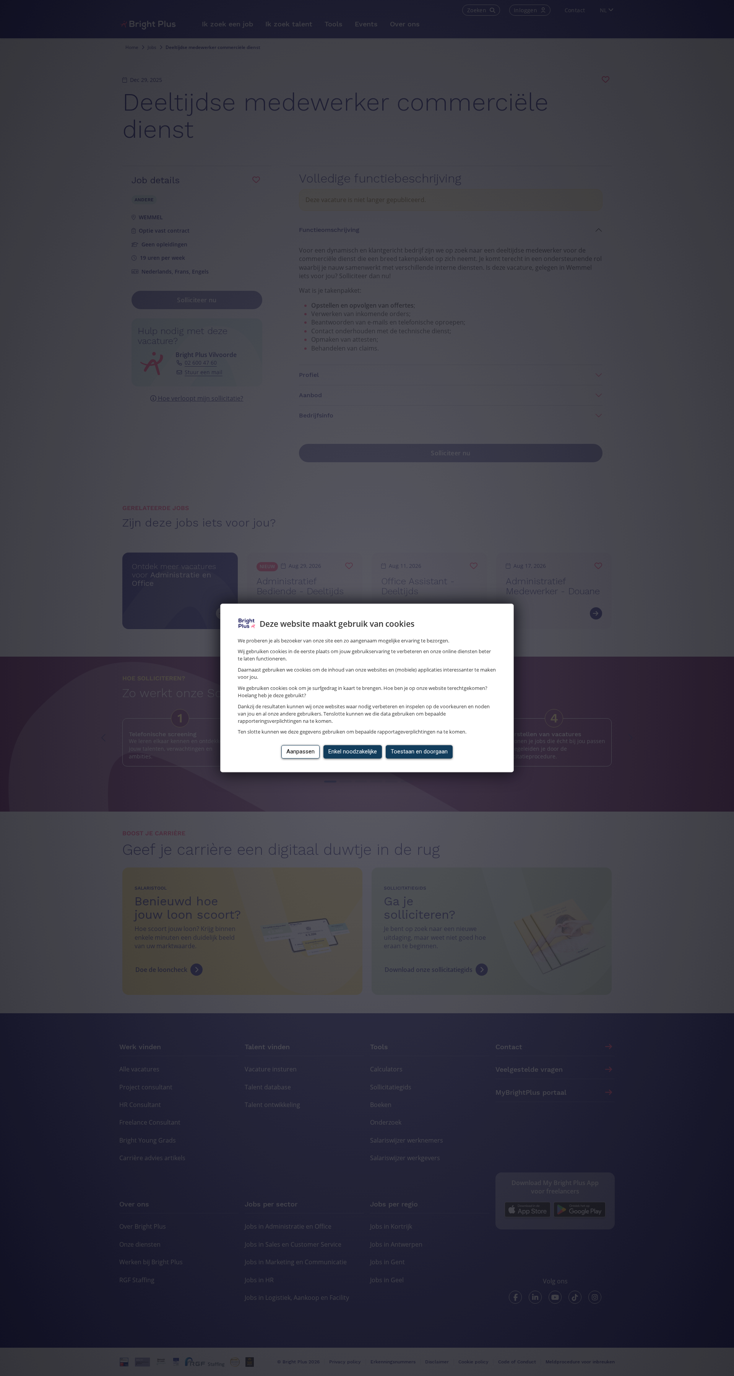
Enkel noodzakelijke (352, 751)
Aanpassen (300, 751)
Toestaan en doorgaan (419, 751)
